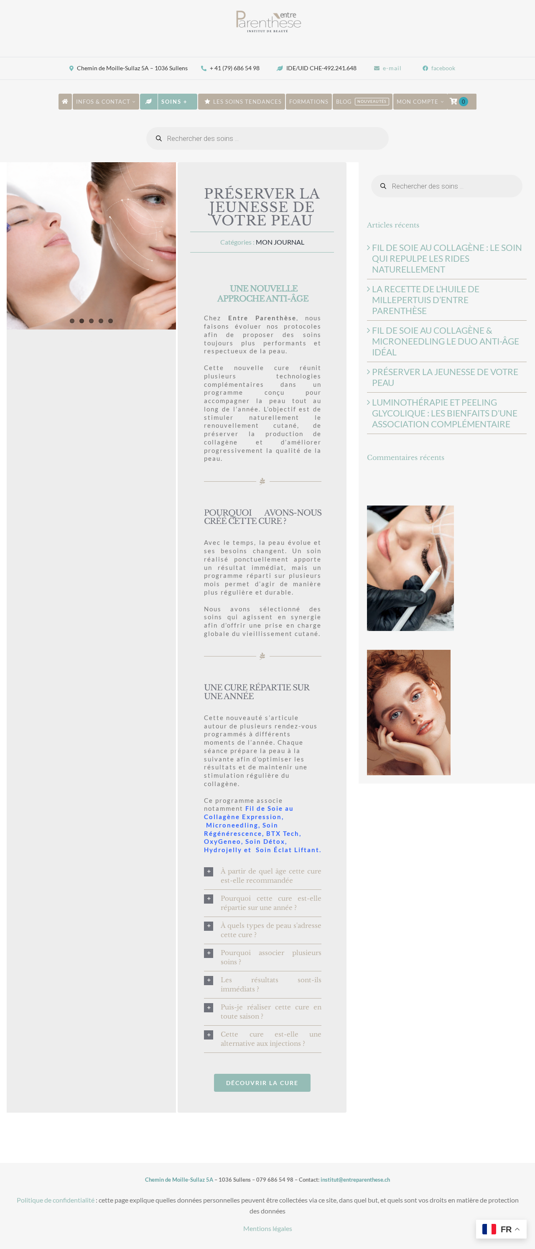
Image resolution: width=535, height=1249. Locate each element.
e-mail (392, 68)
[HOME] (65, 102)
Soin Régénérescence (241, 829)
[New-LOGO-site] (267, 13)
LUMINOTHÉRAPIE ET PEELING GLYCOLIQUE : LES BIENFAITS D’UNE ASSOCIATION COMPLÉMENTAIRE (444, 413)
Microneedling (232, 825)
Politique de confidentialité (55, 1200)
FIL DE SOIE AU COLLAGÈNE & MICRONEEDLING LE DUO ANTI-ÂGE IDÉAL (445, 341)
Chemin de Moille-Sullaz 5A (179, 1180)
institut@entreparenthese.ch (355, 1180)
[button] (262, 876)
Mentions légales (267, 1228)
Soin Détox (265, 841)
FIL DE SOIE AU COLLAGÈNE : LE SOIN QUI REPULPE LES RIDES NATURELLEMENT (447, 258)
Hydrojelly (223, 849)
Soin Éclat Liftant (287, 849)
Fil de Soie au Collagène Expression (249, 812)
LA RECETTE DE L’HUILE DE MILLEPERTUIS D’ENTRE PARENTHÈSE (425, 300)
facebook (443, 68)
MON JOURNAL (280, 242)
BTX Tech (281, 833)
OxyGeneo (222, 841)
